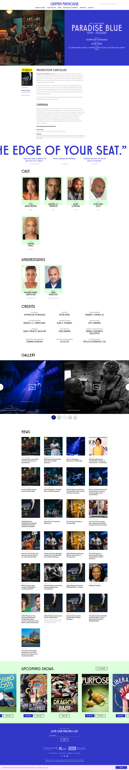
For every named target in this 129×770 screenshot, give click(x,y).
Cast (33, 14)
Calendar (101, 668)
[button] (100, 4)
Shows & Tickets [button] (40, 7)
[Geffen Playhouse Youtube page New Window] (67, 756)
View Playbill (24, 87)
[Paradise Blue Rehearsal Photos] (96, 387)
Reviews (28, 14)
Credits (45, 14)
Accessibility (70, 753)
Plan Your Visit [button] (51, 7)
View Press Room (26, 95)
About (23, 14)
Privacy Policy (62, 753)
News (54, 14)
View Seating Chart (26, 92)
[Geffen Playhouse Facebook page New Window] (61, 756)
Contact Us (77, 753)
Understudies (38, 14)
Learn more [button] (46, 767)
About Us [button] (91, 7)
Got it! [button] (121, 767)
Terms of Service (53, 753)
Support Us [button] (83, 7)
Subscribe (120, 715)
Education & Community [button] (70, 7)
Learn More (64, 715)
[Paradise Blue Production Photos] (32, 387)
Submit (64, 739)
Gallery (50, 14)
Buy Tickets (90, 715)
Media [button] (59, 7)
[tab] (53, 417)
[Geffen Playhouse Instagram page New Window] (64, 756)
